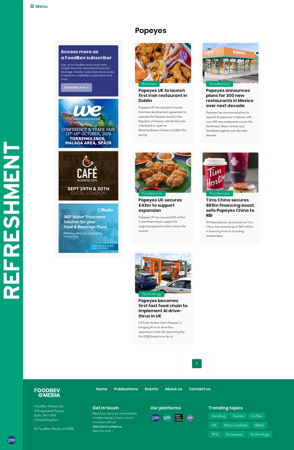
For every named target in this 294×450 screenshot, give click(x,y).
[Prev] (183, 363)
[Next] (210, 363)
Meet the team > (103, 431)
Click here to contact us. (107, 426)
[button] (76, 87)
